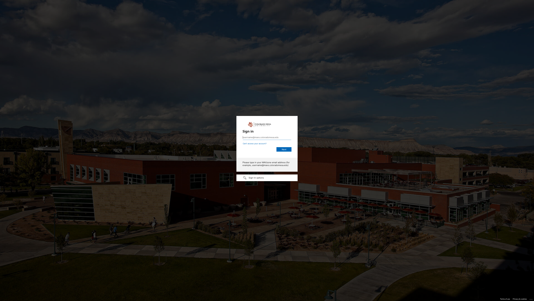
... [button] (531, 298)
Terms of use (505, 299)
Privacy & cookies (520, 299)
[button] (267, 177)
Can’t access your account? (255, 143)
